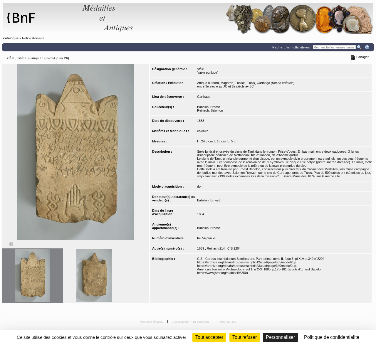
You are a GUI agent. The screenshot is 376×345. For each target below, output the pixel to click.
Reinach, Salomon (210, 110)
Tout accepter (209, 337)
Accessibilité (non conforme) (191, 321)
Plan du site (228, 321)
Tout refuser (244, 337)
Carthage (203, 96)
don (199, 186)
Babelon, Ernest (208, 107)
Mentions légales (152, 321)
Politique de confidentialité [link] (331, 337)
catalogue (11, 38)
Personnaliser (280, 337)
